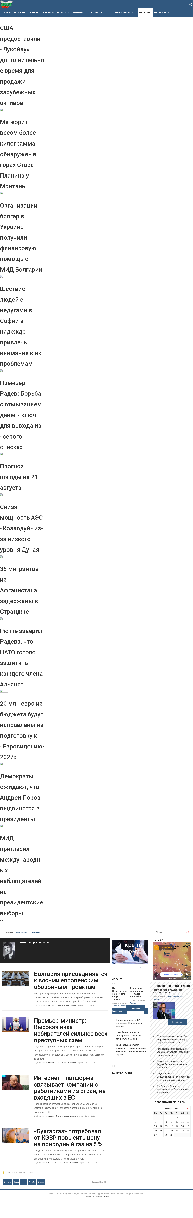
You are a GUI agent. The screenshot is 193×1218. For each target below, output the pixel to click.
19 (188, 1126)
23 (171, 1130)
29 (166, 1135)
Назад (16, 1182)
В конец (41, 1182)
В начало (7, 1182)
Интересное (161, 12)
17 (177, 1126)
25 (182, 1130)
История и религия (119, 1006)
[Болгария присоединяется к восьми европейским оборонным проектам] (15, 978)
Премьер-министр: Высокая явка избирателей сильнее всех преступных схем (70, 1030)
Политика (63, 12)
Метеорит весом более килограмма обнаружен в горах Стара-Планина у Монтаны (18, 154)
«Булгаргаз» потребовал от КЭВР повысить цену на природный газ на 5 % (68, 1138)
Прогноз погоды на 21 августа (19, 477)
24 (177, 1130)
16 (171, 1126)
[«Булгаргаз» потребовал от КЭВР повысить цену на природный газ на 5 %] (15, 1135)
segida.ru (105, 1196)
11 (182, 1122)
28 (161, 1135)
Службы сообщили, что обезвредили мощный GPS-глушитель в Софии (131, 1035)
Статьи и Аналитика (124, 12)
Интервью (145, 12)
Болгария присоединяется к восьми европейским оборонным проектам (71, 980)
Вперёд (32, 1182)
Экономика (79, 12)
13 (155, 1126)
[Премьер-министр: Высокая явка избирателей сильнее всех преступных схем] (15, 1024)
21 (161, 1130)
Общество (34, 12)
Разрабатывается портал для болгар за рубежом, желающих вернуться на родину (173, 1051)
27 (155, 1135)
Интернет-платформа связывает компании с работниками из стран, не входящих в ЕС (69, 1087)
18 (182, 1126)
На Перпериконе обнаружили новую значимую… (119, 994)
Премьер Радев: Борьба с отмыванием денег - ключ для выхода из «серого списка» (21, 415)
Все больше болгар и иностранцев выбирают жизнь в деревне (173, 1089)
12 (188, 1122)
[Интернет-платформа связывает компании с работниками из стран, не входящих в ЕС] (15, 1082)
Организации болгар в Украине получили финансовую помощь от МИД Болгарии (21, 237)
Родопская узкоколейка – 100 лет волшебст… (137, 992)
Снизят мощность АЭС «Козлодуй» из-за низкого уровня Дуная (21, 528)
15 (166, 1126)
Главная (6, 12)
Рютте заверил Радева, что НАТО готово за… (167, 991)
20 (155, 1130)
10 (177, 1122)
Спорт (105, 12)
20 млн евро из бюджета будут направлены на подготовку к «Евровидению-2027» (173, 1039)
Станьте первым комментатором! (69, 1005)
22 (166, 1130)
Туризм (93, 12)
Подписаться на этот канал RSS (20, 1173)
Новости (19, 12)
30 (171, 1135)
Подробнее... (117, 1011)
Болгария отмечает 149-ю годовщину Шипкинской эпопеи (129, 1023)
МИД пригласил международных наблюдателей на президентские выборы (173, 1076)
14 (161, 1126)
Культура (48, 12)
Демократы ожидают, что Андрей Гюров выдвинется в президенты (20, 798)
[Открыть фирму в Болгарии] (130, 963)
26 (188, 1130)
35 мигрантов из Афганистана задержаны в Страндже (19, 590)
